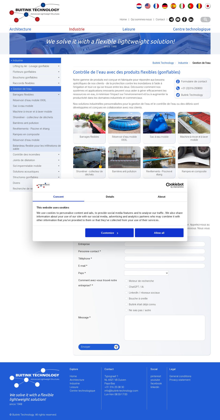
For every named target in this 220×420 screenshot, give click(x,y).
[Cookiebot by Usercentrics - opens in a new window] (168, 185)
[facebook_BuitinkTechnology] (185, 19)
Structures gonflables (25, 177)
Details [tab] (110, 196)
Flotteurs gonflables (24, 71)
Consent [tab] (58, 196)
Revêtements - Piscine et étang (31, 128)
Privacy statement (179, 379)
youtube (155, 379)
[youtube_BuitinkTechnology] (178, 19)
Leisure (129, 29)
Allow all (159, 232)
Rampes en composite (26, 134)
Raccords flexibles (24, 83)
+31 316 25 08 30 (114, 387)
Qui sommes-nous (141, 19)
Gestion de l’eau (22, 88)
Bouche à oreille (138, 298)
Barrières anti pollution (26, 123)
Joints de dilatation (24, 160)
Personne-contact (89, 251)
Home (123, 19)
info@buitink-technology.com (121, 390)
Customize (107, 232)
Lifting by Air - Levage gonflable (31, 66)
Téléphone (85, 258)
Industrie (77, 29)
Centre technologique (192, 29)
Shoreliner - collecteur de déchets (33, 117)
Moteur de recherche (141, 281)
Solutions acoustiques (26, 171)
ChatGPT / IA (136, 286)
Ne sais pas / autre (140, 310)
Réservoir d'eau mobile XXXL (29, 100)
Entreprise (84, 244)
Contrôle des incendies (26, 154)
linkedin (155, 387)
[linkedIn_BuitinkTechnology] (192, 19)
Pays (82, 273)
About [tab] (161, 196)
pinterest (156, 376)
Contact (160, 19)
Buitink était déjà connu (142, 304)
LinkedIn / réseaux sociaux (144, 292)
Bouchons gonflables (25, 77)
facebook (156, 383)
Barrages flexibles (23, 94)
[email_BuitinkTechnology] (172, 19)
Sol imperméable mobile (27, 165)
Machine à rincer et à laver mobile (32, 111)
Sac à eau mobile (23, 105)
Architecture (20, 29)
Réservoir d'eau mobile (26, 140)
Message (84, 317)
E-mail (82, 265)
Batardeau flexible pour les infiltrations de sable (37, 147)
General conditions (180, 376)
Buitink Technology (163, 62)
